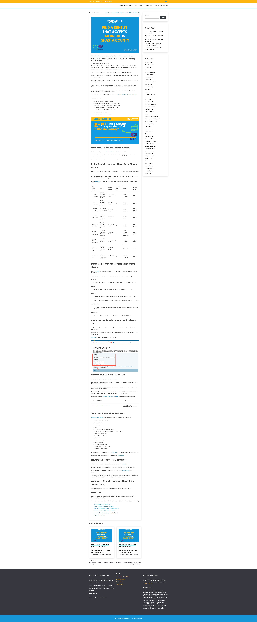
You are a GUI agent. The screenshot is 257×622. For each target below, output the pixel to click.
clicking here (121, 455)
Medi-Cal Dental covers (97, 417)
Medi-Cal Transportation (161, 5)
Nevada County (149, 129)
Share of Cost (148, 158)
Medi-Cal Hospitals (149, 111)
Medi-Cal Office (148, 5)
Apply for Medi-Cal (149, 64)
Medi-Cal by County (150, 106)
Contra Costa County (150, 72)
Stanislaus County (149, 168)
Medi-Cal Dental (105, 56)
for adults (125, 464)
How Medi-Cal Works (150, 82)
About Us (91, 1)
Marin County (148, 99)
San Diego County (149, 143)
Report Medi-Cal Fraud (99, 515)
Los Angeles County (150, 94)
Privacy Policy (119, 581)
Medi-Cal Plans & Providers (151, 116)
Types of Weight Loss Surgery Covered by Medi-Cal (106, 508)
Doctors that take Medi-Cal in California (127, 94)
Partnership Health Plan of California (101, 406)
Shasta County (129, 56)
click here (115, 452)
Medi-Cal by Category (150, 104)
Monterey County (149, 124)
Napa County (148, 126)
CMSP (146, 69)
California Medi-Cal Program (125, 5)
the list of (98, 387)
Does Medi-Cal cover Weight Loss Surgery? (104, 510)
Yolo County (148, 173)
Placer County (122, 548)
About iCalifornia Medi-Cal (122, 576)
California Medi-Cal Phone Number (103, 1)
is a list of (97, 271)
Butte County (148, 67)
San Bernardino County (150, 141)
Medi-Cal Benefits (95, 56)
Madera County (149, 97)
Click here (93, 337)
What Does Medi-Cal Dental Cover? (102, 504)
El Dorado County (149, 77)
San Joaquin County (150, 148)
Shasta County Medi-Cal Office (110, 396)
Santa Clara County (150, 153)
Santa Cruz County (149, 156)
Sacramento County (150, 138)
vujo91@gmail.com (105, 63)
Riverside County (149, 136)
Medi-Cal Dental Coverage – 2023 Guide (104, 506)
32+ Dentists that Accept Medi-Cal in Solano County (100, 551)
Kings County (148, 92)
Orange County (148, 131)
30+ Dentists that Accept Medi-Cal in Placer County (128, 551)
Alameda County (149, 62)
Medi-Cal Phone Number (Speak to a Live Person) (106, 512)
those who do (125, 470)
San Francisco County (150, 146)
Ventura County (149, 170)
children (119, 152)
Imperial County (149, 87)
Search (147, 15)
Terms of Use (119, 584)
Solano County (94, 548)
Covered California (149, 74)
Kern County (148, 89)
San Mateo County (149, 151)
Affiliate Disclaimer (120, 579)
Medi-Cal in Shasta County (115, 69)
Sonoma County (149, 166)
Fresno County (148, 79)
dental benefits (109, 152)
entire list (97, 181)
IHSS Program (138, 5)
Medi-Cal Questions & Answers (117, 56)
